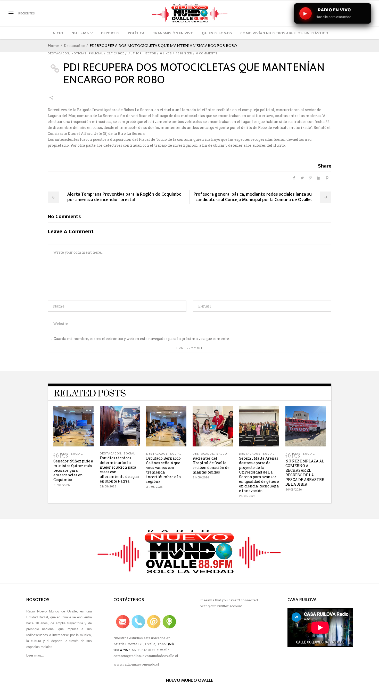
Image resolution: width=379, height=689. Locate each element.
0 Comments (207, 53)
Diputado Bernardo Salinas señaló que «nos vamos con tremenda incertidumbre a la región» (163, 470)
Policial (96, 53)
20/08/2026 (293, 489)
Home (53, 46)
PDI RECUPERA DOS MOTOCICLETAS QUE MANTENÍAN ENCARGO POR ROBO (194, 73)
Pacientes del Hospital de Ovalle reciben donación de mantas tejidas (211, 465)
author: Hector (142, 53)
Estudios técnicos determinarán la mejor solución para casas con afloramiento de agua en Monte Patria (119, 469)
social (76, 453)
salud (221, 453)
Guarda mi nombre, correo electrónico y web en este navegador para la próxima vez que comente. (142, 338)
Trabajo (60, 456)
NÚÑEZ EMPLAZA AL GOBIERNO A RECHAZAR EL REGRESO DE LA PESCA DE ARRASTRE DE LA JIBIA (304, 473)
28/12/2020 (116, 53)
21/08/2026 (61, 485)
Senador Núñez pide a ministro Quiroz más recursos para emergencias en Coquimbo (73, 470)
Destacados (74, 46)
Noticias (79, 53)
